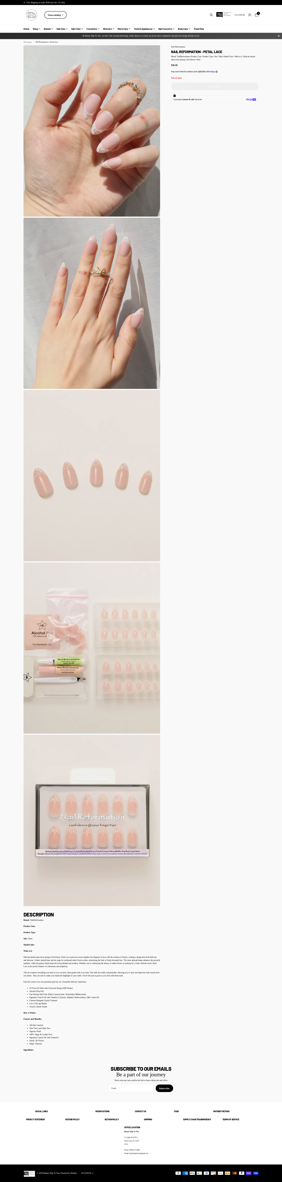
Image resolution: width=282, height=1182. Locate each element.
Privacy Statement (35, 1119)
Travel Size (199, 28)
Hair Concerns (165, 28)
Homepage (28, 42)
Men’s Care (123, 28)
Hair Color (76, 28)
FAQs (176, 1111)
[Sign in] (249, 15)
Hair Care (61, 28)
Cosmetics (92, 28)
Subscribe (164, 1088)
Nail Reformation (178, 47)
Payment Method (221, 1111)
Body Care (183, 28)
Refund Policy (72, 1119)
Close (279, 36)
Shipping (148, 1119)
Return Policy (112, 1119)
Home (26, 28)
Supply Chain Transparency (197, 1119)
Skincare (107, 28)
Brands (47, 28)
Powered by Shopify (68, 1173)
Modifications (102, 1111)
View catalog (54, 15)
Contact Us (140, 1111)
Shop (35, 28)
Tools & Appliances (143, 28)
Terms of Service (231, 1119)
